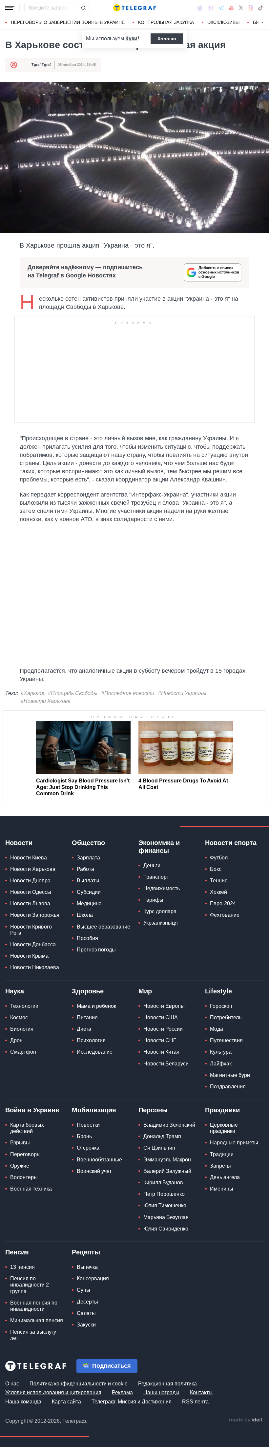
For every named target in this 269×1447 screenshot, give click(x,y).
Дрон (16, 1040)
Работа (85, 869)
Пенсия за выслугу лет (33, 1335)
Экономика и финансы (159, 846)
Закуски (86, 1324)
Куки (131, 38)
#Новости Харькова (46, 701)
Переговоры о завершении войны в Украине (68, 22)
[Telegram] (221, 8)
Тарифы (153, 900)
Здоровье (88, 991)
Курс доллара (159, 911)
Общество (88, 842)
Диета (84, 1029)
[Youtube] (231, 8)
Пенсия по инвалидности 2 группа (29, 1285)
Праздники (222, 1110)
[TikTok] (260, 8)
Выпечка (87, 1267)
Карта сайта (66, 1401)
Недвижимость (161, 888)
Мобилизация (94, 1110)
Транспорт (156, 877)
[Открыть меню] (9, 7)
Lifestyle (218, 991)
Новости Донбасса (33, 944)
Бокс (215, 869)
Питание (87, 1017)
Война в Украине (32, 1110)
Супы (83, 1290)
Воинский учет (94, 1171)
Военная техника (31, 1189)
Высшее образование (103, 927)
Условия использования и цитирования (53, 1392)
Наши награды (161, 1392)
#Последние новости (127, 693)
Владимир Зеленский (169, 1125)
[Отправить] (83, 8)
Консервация (93, 1278)
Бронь (84, 1136)
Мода (216, 1029)
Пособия (87, 938)
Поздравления (228, 1086)
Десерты (87, 1302)
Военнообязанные (99, 1159)
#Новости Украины (182, 693)
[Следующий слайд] (262, 22)
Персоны (153, 1110)
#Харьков (32, 693)
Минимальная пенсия (36, 1320)
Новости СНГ (159, 1040)
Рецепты (86, 1252)
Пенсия (17, 1252)
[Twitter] (241, 8)
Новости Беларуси (166, 1063)
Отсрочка (88, 1148)
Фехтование (224, 915)
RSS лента (195, 1401)
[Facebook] (200, 8)
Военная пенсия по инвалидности (33, 1306)
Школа (85, 915)
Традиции (222, 1154)
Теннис (218, 880)
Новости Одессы (30, 892)
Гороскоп (221, 1006)
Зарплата (88, 857)
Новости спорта (231, 842)
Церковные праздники (224, 1128)
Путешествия (226, 1040)
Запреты (220, 1166)
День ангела (225, 1177)
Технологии (24, 1006)
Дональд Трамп (162, 1136)
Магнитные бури (230, 1075)
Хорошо (166, 38)
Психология (91, 1040)
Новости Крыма (29, 956)
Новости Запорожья (34, 915)
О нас (12, 1383)
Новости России (163, 1029)
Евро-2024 (223, 903)
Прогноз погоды (96, 949)
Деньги (151, 865)
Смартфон (23, 1052)
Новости (18, 842)
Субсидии (89, 892)
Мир (145, 991)
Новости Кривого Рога (31, 930)
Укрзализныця (160, 923)
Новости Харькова (32, 869)
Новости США (160, 1017)
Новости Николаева (34, 967)
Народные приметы (234, 1142)
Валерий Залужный (167, 1171)
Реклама (122, 1392)
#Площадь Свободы (72, 693)
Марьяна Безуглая (166, 1217)
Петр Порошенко (164, 1194)
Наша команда (23, 1401)
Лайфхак (221, 1063)
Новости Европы (164, 1006)
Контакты (201, 1392)
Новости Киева (28, 857)
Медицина (89, 903)
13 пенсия (22, 1267)
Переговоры (25, 1154)
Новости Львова (30, 903)
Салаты (86, 1313)
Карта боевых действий (27, 1128)
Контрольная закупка (166, 22)
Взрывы (20, 1142)
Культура (221, 1052)
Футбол (219, 857)
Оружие (19, 1166)
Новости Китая (161, 1052)
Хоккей (218, 892)
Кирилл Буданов (163, 1182)
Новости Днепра (30, 880)
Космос (19, 1017)
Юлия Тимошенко (164, 1205)
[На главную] (134, 7)
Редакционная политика (167, 1383)
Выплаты (88, 880)
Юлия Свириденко (165, 1228)
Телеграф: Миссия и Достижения (132, 1401)
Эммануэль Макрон (167, 1159)
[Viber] (210, 8)
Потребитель (225, 1017)
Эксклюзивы (223, 22)
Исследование (95, 1052)
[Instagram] (250, 8)
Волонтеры (24, 1177)
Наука (14, 991)
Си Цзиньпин (159, 1148)
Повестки (88, 1125)
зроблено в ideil (246, 1420)
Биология (21, 1029)
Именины (221, 1189)
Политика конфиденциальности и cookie (79, 1383)
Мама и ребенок (96, 1006)
